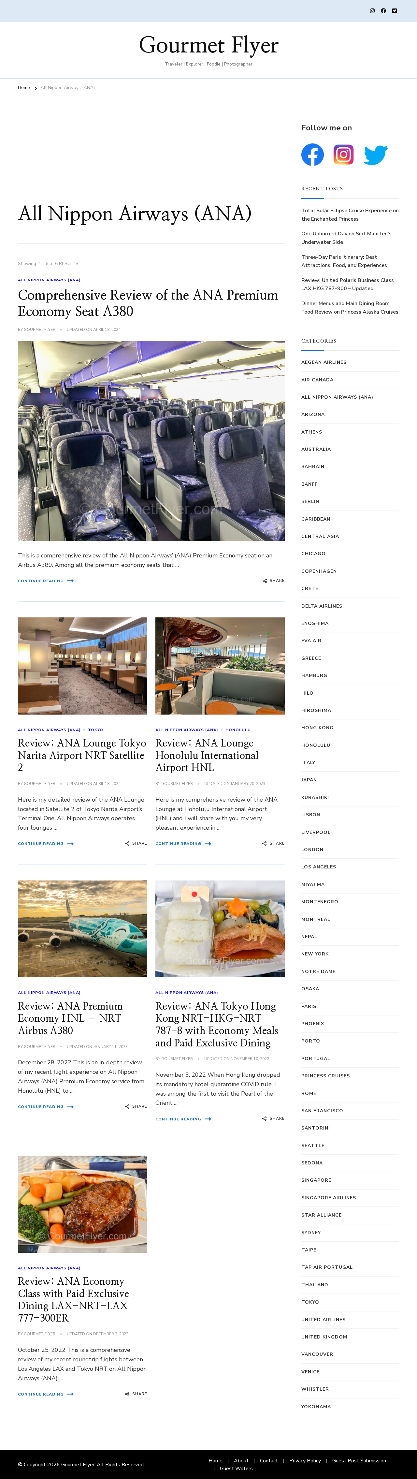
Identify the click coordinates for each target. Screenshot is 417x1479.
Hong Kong (317, 728)
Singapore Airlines (328, 1198)
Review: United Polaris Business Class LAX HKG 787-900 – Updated (347, 284)
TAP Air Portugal (327, 1267)
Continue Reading (41, 581)
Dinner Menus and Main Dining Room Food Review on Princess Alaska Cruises (349, 308)
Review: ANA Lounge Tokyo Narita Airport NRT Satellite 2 (82, 756)
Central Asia (320, 536)
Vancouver (317, 1354)
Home (215, 1460)
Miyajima (313, 884)
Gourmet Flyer (208, 46)
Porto (310, 1041)
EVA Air (311, 641)
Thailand (314, 1285)
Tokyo (95, 729)
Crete (309, 588)
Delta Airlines (321, 606)
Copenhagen (319, 571)
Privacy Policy (305, 1460)
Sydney (311, 1233)
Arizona (313, 414)
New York (315, 954)
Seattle (312, 1146)
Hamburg (314, 676)
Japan (309, 780)
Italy (308, 763)
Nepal (309, 937)
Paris (308, 1006)
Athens (311, 432)
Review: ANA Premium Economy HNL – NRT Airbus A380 (70, 1019)
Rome (308, 1093)
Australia (316, 449)
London (312, 850)
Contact (269, 1460)
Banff (309, 484)
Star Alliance (321, 1215)
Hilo (307, 693)
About (241, 1460)
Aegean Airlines (324, 362)
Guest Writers (236, 1468)
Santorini (315, 1128)
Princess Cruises (325, 1076)
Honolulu (238, 729)
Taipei (309, 1250)
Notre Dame (318, 972)
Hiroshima (316, 710)
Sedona (312, 1163)
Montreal (315, 919)
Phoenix (312, 1024)
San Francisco (322, 1111)
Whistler (315, 1389)
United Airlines (323, 1320)
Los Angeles (318, 867)
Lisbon (310, 815)
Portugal (315, 1059)
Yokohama (316, 1407)
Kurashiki (315, 797)
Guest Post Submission (359, 1460)
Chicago (313, 554)
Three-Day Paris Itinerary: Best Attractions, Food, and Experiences (344, 261)
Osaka (310, 989)
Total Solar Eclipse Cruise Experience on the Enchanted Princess (350, 215)
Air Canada (317, 380)
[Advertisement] (151, 153)
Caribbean (315, 519)
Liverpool (316, 832)
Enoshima (315, 623)
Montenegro (319, 902)
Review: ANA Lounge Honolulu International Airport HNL (207, 756)
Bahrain (312, 467)
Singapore (316, 1180)
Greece (311, 658)
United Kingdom (324, 1337)
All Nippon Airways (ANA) (49, 280)
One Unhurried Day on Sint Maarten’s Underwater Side (346, 238)
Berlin (310, 501)
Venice (310, 1372)
